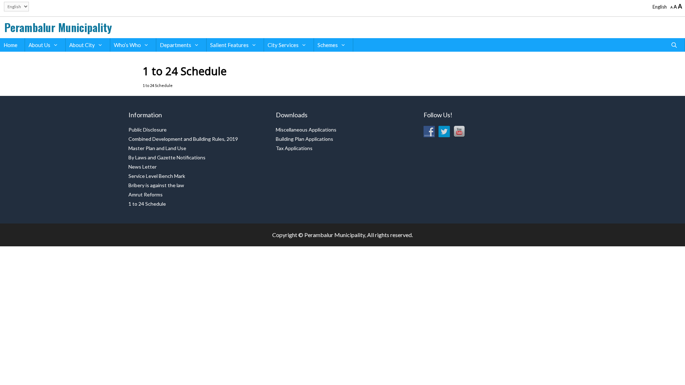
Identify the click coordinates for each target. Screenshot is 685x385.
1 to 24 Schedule (147, 204)
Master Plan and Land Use (157, 148)
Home (10, 45)
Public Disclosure (147, 130)
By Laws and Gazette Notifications (167, 157)
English (660, 7)
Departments (175, 45)
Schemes (328, 45)
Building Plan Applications (304, 139)
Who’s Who (127, 45)
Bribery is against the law (156, 185)
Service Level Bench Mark (156, 176)
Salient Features (229, 45)
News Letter (142, 167)
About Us (39, 45)
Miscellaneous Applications (306, 130)
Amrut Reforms (145, 194)
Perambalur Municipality (58, 27)
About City (82, 45)
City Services (283, 45)
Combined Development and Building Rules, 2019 (183, 139)
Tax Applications (294, 148)
